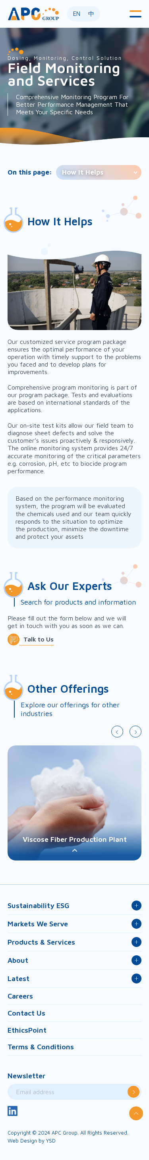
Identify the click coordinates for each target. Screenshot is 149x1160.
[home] (33, 13)
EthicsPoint (27, 1030)
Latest (18, 978)
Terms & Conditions (41, 1047)
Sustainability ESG (39, 905)
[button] (135, 13)
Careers (20, 996)
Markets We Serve (38, 924)
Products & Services (41, 942)
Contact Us (26, 1013)
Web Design (22, 1140)
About (18, 960)
